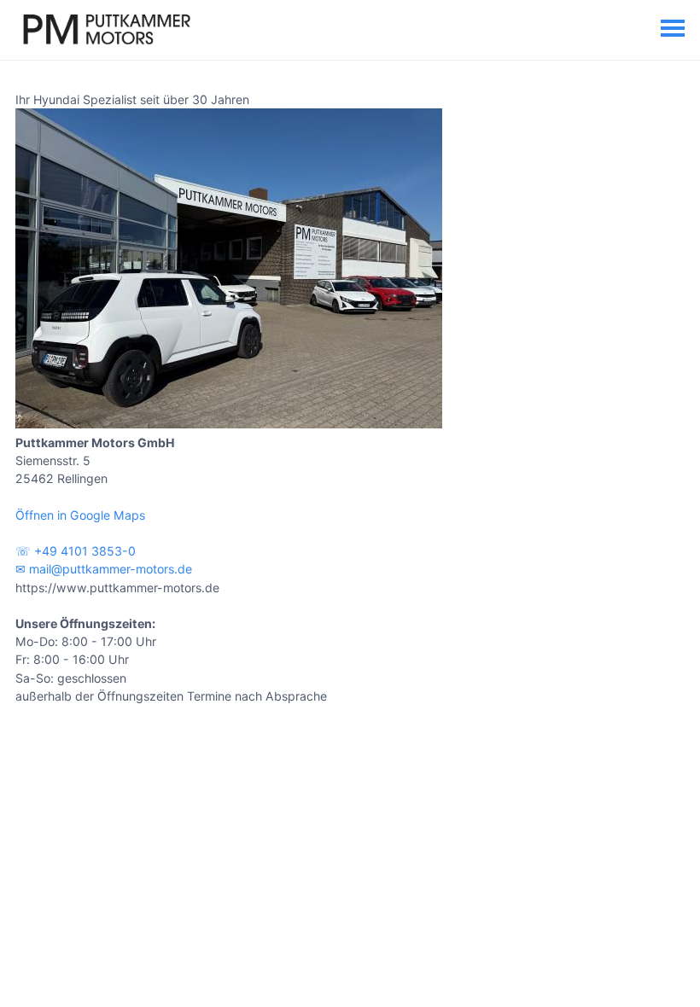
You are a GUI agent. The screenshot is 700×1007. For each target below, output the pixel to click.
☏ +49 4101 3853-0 (75, 551)
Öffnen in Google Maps (80, 515)
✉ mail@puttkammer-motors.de (103, 569)
